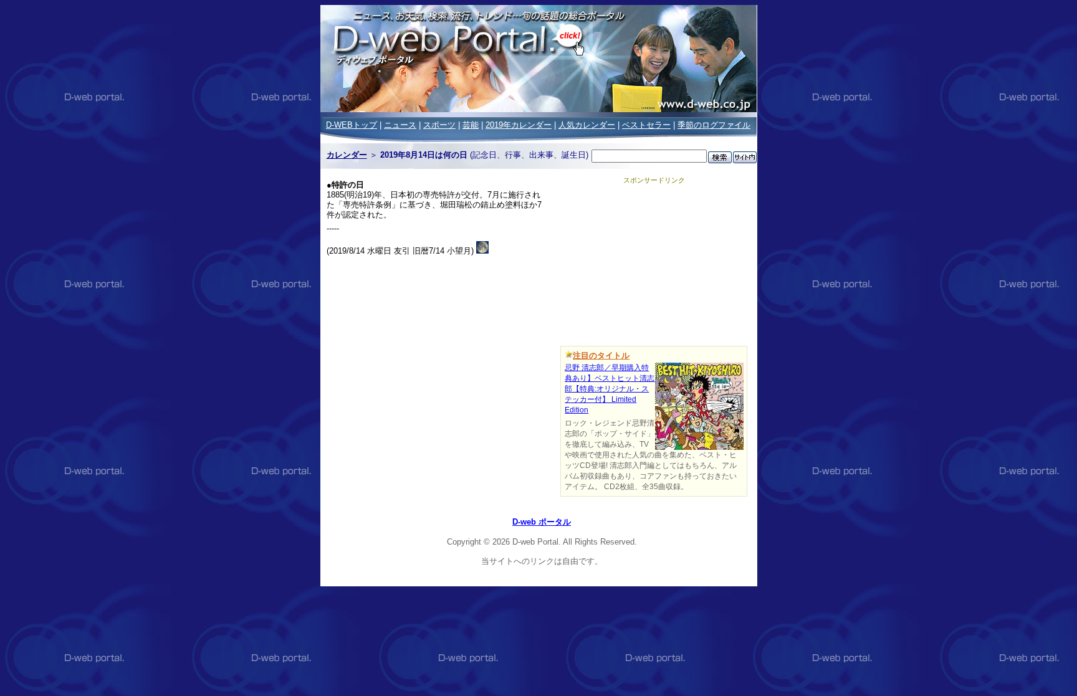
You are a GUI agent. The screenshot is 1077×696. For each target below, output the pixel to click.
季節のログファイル (713, 125)
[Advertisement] (653, 263)
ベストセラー (646, 125)
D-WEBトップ (351, 125)
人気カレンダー (586, 125)
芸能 (470, 125)
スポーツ (439, 125)
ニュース (400, 125)
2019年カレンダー (519, 125)
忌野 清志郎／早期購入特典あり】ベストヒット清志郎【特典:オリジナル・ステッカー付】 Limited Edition (609, 388)
